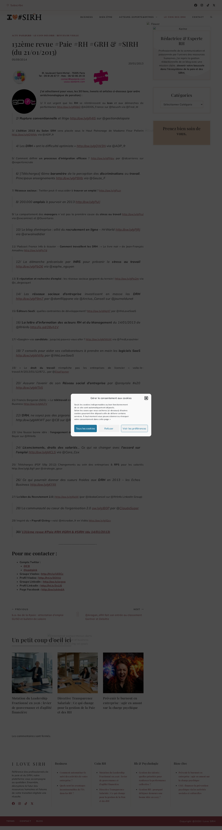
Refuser (108, 428)
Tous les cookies (85, 428)
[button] (146, 398)
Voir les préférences (134, 428)
